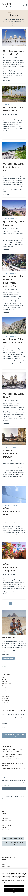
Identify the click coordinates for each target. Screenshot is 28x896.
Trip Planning (5, 700)
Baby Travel (5, 823)
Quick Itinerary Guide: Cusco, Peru (13, 223)
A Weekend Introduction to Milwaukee (10, 454)
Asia (3, 677)
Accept (14, 886)
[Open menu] (23, 5)
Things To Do (5, 696)
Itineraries (6, 48)
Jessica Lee (7, 57)
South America (13, 218)
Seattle (3, 816)
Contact (4, 859)
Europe (4, 679)
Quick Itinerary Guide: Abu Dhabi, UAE (13, 52)
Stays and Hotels (6, 694)
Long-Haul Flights (6, 683)
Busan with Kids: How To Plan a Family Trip (13, 768)
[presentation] (14, 37)
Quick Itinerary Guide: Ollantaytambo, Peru (13, 341)
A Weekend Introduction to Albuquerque (10, 567)
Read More (6, 80)
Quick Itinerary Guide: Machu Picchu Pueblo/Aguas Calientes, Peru (13, 281)
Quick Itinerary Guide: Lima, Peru (13, 395)
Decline (14, 889)
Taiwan (4, 813)
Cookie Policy (5, 864)
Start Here (4, 827)
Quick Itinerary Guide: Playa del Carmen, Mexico (13, 167)
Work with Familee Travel (8, 857)
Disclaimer (4, 869)
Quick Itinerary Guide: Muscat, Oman (13, 109)
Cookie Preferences (7, 866)
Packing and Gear (6, 690)
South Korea (5, 818)
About (3, 862)
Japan (3, 811)
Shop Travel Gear (6, 830)
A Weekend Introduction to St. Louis (11, 512)
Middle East (13, 48)
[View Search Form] (26, 5)
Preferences (14, 892)
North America (13, 160)
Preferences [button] (7, 882)
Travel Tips (5, 698)
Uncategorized (6, 702)
